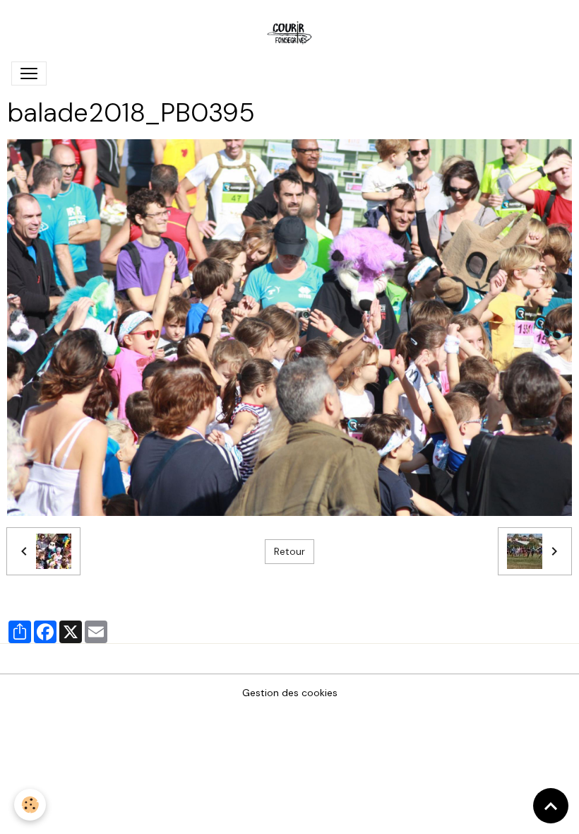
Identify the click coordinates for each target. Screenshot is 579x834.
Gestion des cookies (290, 692)
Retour (289, 551)
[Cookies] (30, 805)
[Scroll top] (550, 805)
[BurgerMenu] (29, 73)
